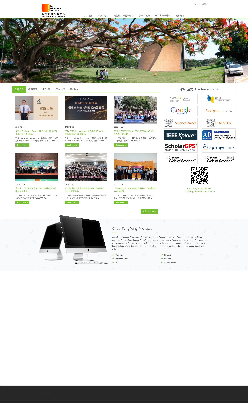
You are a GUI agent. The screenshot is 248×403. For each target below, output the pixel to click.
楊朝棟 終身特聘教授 (124, 15)
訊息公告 (19, 89)
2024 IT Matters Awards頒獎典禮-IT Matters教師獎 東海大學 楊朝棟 (85, 132)
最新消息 (87, 15)
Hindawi (167, 254)
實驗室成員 (144, 15)
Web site (119, 254)
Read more (21, 145)
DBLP (117, 262)
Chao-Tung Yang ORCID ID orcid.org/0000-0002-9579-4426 (200, 190)
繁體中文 (205, 4)
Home (196, 4)
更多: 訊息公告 (149, 211)
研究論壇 (60, 89)
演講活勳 (46, 89)
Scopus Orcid (170, 262)
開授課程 (180, 15)
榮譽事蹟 (32, 89)
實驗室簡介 (102, 15)
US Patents (169, 258)
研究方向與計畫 (162, 15)
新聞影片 (74, 89)
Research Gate (121, 258)
